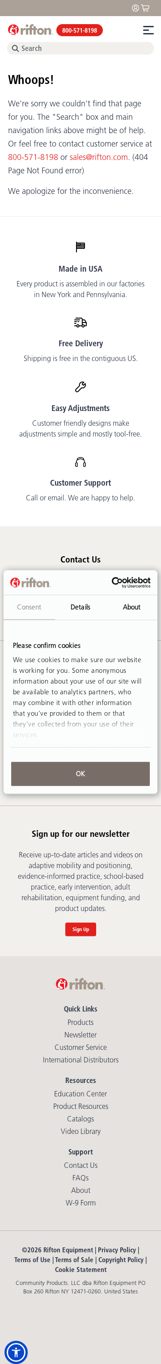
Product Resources (80, 1106)
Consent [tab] (29, 607)
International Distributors (81, 1059)
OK (80, 773)
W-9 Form (81, 1202)
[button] (16, 1352)
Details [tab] (80, 607)
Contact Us (80, 1165)
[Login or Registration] (137, 7)
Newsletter (80, 1034)
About (80, 1190)
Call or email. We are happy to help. (80, 497)
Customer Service (81, 1047)
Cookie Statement (80, 1269)
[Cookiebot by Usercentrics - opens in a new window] (113, 582)
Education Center (80, 1093)
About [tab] (132, 607)
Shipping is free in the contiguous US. (81, 358)
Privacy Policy (117, 1250)
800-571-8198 (79, 30)
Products (80, 1022)
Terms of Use (32, 1259)
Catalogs (80, 1118)
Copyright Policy (121, 1259)
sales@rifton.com (99, 157)
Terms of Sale (74, 1259)
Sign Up (80, 929)
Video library (81, 1131)
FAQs (80, 1177)
